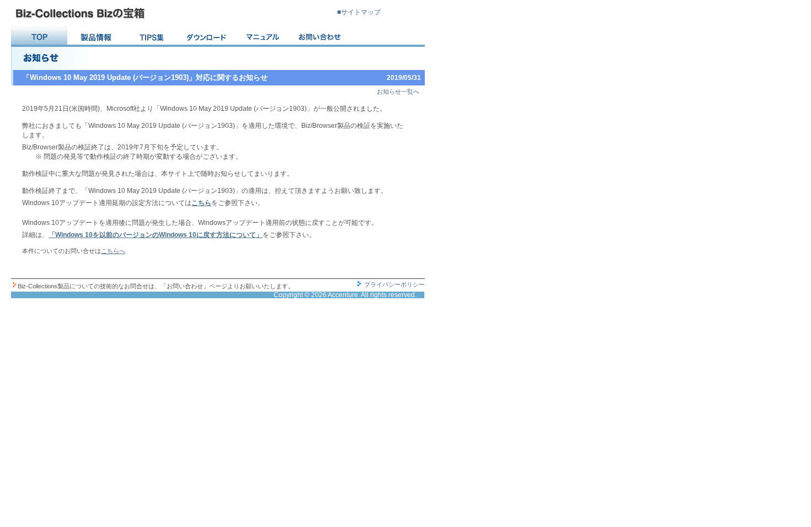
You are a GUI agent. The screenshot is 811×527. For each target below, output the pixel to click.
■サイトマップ (359, 12)
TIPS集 (152, 36)
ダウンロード (208, 36)
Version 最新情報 (95, 36)
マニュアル (264, 36)
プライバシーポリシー (394, 284)
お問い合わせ (320, 36)
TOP (39, 36)
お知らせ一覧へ (398, 91)
